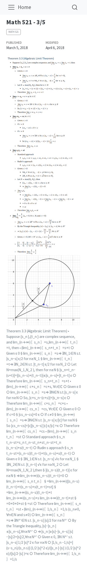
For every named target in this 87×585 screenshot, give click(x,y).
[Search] (74, 7)
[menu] (11, 7)
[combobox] (75, 7)
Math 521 (13, 31)
